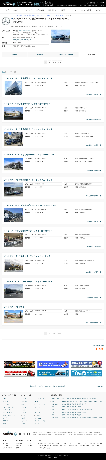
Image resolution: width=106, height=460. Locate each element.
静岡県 (74, 407)
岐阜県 (69, 407)
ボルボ (37, 423)
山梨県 (100, 401)
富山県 (74, 404)
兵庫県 (69, 409)
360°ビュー (17, 10)
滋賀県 (79, 409)
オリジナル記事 (85, 10)
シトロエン (38, 418)
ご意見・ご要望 (95, 445)
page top (100, 386)
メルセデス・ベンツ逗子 (14, 307)
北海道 (64, 398)
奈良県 (84, 409)
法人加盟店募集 (84, 445)
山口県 (84, 412)
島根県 (69, 412)
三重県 (79, 407)
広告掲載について (74, 445)
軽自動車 (5, 421)
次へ (54, 62)
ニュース (73, 10)
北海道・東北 (55, 398)
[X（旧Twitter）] (24, 434)
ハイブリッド (6, 410)
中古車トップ (11, 15)
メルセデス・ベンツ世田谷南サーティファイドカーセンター (29, 129)
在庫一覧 (40, 54)
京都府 (74, 409)
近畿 (53, 409)
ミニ (36, 410)
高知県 (79, 415)
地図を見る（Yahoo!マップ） (21, 40)
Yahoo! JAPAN (100, 3)
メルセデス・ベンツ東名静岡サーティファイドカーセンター (29, 180)
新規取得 (92, 3)
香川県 (69, 415)
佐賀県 (69, 417)
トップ (6, 10)
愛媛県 (74, 415)
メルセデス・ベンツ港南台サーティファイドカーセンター (28, 256)
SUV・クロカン (7, 412)
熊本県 (79, 417)
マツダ (24, 412)
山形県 (89, 398)
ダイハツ (24, 421)
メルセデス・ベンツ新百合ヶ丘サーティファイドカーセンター (30, 205)
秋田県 (84, 398)
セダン (5, 398)
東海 (53, 407)
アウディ (37, 407)
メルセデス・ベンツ (40, 398)
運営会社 (51, 443)
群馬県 (95, 401)
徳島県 (64, 415)
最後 (59, 62)
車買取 (63, 10)
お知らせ (58, 443)
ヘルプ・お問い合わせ (44, 448)
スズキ (24, 418)
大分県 (84, 417)
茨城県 (85, 401)
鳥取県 (64, 412)
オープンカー (6, 418)
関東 (53, 401)
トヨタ (24, 398)
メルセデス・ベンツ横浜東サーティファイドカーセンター (50, 15)
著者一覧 (55, 445)
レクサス (24, 401)
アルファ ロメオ (40, 421)
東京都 (64, 401)
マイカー (99, 10)
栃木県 (90, 401)
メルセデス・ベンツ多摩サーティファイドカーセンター (27, 104)
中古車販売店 (19, 15)
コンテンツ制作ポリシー (44, 445)
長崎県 (74, 417)
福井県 (84, 404)
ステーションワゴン (8, 407)
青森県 (69, 398)
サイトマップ (63, 445)
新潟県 (64, 404)
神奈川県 (69, 401)
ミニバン (5, 401)
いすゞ (24, 423)
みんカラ (29, 445)
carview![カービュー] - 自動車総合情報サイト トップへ (60, 386)
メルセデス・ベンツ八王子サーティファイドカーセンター (28, 282)
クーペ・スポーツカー (9, 415)
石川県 (79, 404)
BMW (36, 401)
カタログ (28, 10)
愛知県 (64, 407)
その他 (5, 423)
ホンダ (24, 407)
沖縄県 (100, 417)
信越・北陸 (55, 404)
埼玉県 (75, 401)
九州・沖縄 (55, 417)
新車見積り (52, 10)
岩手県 (74, 398)
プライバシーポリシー (68, 443)
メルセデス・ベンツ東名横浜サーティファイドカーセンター (29, 78)
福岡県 (64, 417)
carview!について (42, 443)
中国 (53, 412)
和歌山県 (89, 409)
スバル (24, 415)
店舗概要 (14, 54)
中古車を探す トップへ (36, 386)
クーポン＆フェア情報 (66, 54)
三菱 (23, 410)
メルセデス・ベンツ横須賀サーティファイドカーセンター (28, 231)
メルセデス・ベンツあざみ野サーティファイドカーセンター (29, 155)
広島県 (79, 412)
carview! (4, 15)
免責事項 (99, 443)
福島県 (94, 398)
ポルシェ (37, 412)
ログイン (86, 3)
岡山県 (74, 412)
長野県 (69, 404)
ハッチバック (6, 404)
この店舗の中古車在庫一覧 (93, 94)
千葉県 (80, 401)
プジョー (37, 415)
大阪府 (64, 409)
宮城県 (79, 398)
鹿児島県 (94, 417)
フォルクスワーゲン (40, 404)
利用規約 (92, 443)
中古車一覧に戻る (99, 345)
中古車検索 (40, 10)
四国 (53, 415)
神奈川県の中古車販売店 (29, 15)
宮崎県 (89, 417)
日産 (23, 404)
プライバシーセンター (82, 443)
